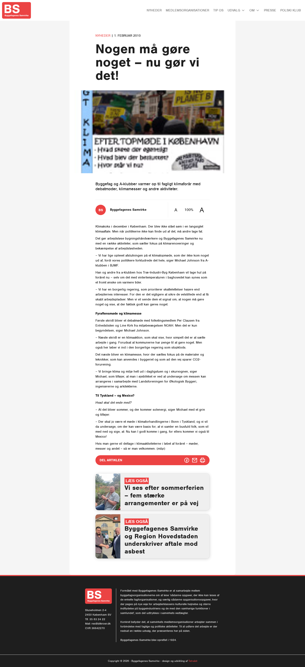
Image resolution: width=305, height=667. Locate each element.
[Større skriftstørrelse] (201, 209)
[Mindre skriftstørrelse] (175, 209)
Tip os (218, 10)
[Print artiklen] (202, 460)
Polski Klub (290, 10)
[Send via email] (195, 460)
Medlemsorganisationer (187, 10)
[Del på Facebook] (187, 460)
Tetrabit (192, 661)
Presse (270, 10)
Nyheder (154, 10)
